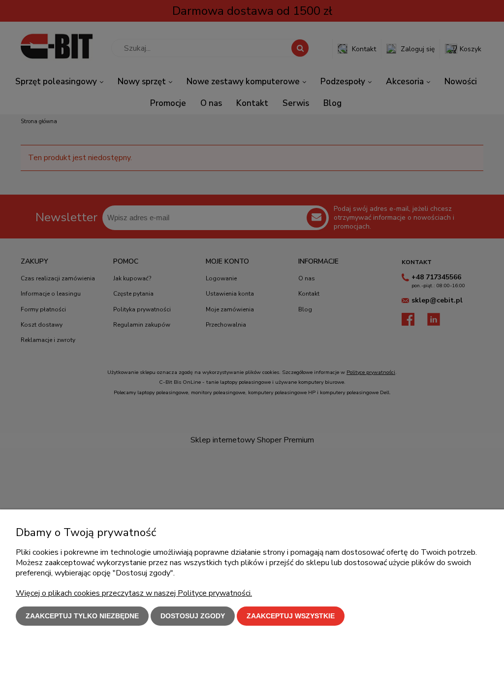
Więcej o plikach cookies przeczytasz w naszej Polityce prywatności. (134, 593)
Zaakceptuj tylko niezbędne (82, 616)
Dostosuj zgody (192, 616)
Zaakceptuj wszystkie (291, 616)
